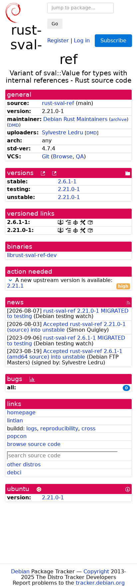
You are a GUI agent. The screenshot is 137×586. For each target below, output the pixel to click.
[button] (10, 280)
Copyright (96, 571)
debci (14, 472)
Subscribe (113, 40)
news (15, 302)
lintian (15, 420)
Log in (82, 40)
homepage (21, 412)
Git (45, 156)
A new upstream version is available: (67, 283)
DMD (14, 125)
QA (80, 156)
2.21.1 (15, 286)
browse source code (34, 444)
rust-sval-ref (58, 103)
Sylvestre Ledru (62, 132)
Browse (62, 156)
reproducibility (59, 428)
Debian (20, 571)
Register (58, 40)
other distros (24, 464)
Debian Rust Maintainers (75, 119)
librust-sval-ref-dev (32, 255)
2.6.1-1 (67, 181)
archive (119, 119)
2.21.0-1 (69, 189)
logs (31, 428)
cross (88, 428)
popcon (17, 436)
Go (55, 23)
